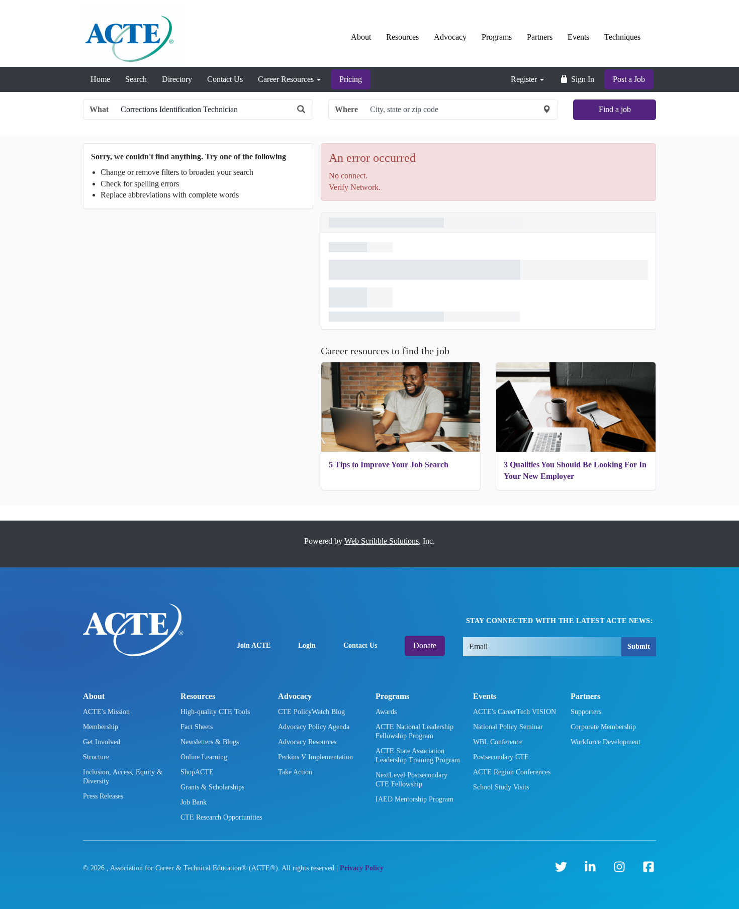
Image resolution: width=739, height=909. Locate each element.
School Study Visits (501, 787)
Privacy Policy (362, 868)
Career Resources (287, 79)
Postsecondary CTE (501, 757)
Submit (638, 646)
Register (525, 79)
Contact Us (225, 79)
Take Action (295, 772)
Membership (100, 727)
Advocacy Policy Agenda (313, 727)
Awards (386, 712)
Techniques (622, 37)
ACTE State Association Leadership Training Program (418, 755)
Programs (497, 37)
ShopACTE (197, 772)
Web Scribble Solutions (381, 541)
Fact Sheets (196, 727)
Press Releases (103, 796)
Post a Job (629, 79)
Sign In (581, 79)
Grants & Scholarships (212, 787)
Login (307, 645)
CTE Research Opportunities (221, 817)
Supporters (586, 712)
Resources (402, 37)
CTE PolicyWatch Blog (311, 712)
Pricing (350, 79)
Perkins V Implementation (315, 757)
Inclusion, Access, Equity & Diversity (122, 776)
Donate (424, 645)
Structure (96, 757)
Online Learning (203, 757)
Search (136, 79)
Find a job (615, 109)
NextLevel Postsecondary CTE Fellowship (411, 779)
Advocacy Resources (307, 742)
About (361, 37)
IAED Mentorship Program (414, 799)
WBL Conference (497, 742)
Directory (177, 79)
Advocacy (450, 37)
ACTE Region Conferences (511, 772)
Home (100, 79)
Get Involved (101, 742)
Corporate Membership (603, 727)
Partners (539, 37)
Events (578, 37)
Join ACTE (253, 645)
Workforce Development (605, 742)
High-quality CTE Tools (215, 712)
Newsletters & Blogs (209, 742)
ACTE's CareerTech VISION (514, 712)
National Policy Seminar (508, 727)
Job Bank (193, 802)
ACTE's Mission (106, 712)
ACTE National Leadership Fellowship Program (414, 731)
